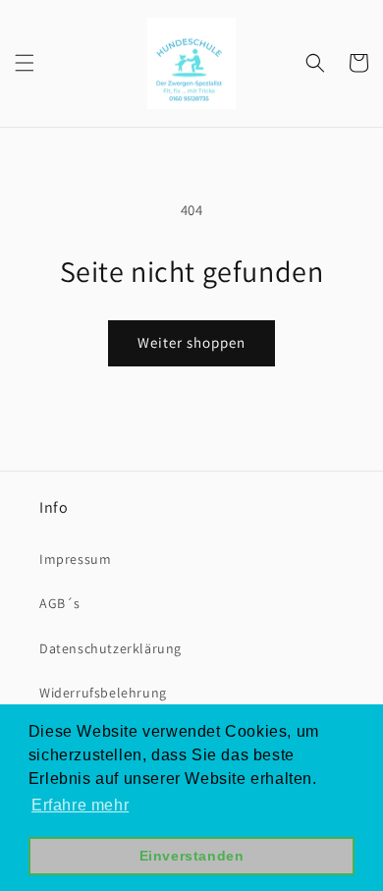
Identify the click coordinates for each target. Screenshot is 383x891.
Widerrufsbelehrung (103, 692)
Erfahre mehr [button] (80, 805)
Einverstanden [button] (192, 855)
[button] (24, 62)
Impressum (75, 559)
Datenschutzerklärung (110, 648)
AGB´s (60, 603)
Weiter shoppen (191, 342)
